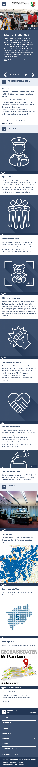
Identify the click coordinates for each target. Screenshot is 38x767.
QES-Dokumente (19, 764)
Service (5, 744)
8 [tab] (27, 120)
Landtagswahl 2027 (10, 749)
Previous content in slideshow (5, 74)
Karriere (5, 739)
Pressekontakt (8, 123)
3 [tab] (15, 74)
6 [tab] (21, 120)
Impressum (5, 762)
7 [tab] (24, 120)
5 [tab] (21, 74)
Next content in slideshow (32, 74)
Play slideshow (26, 74)
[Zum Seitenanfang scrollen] (34, 763)
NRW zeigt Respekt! (10, 754)
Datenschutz (13, 762)
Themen (5, 718)
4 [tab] (18, 74)
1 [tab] (10, 74)
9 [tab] (30, 120)
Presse (5, 728)
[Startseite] (23, 4)
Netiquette (22, 762)
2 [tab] (13, 74)
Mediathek (6, 733)
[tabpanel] (19, 39)
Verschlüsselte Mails (7, 764)
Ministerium (7, 723)
